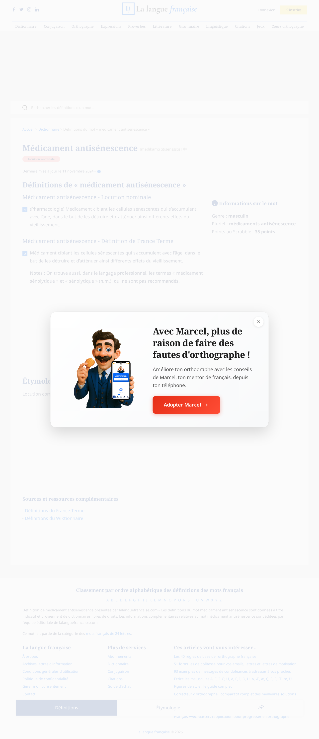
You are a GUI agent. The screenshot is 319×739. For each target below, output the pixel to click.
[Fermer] (259, 322)
